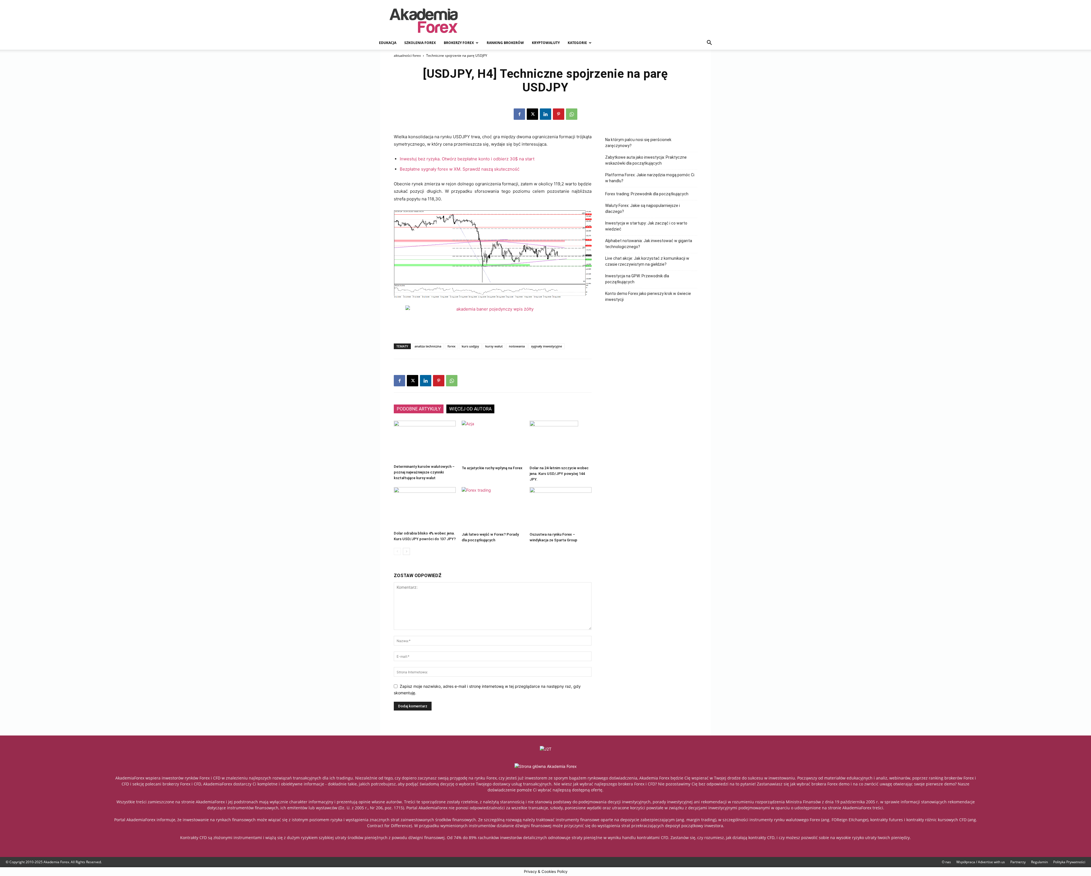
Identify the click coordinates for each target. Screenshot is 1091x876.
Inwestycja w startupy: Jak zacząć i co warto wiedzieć (646, 226)
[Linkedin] (545, 114)
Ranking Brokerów (505, 42)
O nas (946, 862)
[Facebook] (519, 114)
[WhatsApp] (571, 114)
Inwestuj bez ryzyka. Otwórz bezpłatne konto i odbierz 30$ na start (467, 159)
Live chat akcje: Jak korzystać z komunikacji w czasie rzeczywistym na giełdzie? (647, 261)
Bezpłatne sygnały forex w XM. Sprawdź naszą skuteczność (459, 169)
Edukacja (387, 42)
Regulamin (1039, 862)
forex (451, 346)
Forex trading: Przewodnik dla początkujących (646, 194)
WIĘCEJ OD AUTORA (470, 409)
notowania (517, 346)
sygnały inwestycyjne (546, 346)
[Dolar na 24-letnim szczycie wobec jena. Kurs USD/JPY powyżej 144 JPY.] (561, 442)
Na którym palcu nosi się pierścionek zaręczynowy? (638, 142)
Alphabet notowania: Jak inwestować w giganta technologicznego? (648, 243)
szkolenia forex (420, 42)
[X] (532, 114)
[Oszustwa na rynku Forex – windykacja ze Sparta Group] (561, 508)
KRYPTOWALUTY (546, 42)
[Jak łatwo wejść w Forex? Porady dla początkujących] (493, 508)
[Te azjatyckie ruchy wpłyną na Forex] (493, 442)
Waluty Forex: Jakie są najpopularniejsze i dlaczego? (642, 208)
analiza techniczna (428, 346)
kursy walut (494, 346)
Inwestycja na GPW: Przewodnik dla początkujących (637, 279)
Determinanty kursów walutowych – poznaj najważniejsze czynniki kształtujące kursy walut (424, 472)
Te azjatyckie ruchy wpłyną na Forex (492, 468)
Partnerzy (1018, 862)
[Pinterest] (558, 114)
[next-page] (406, 551)
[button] (709, 43)
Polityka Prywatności (1069, 862)
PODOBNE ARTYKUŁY (419, 409)
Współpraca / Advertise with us (980, 862)
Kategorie (577, 42)
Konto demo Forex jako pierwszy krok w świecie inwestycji (648, 296)
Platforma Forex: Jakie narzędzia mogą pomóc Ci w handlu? (649, 178)
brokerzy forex (459, 42)
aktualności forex (407, 55)
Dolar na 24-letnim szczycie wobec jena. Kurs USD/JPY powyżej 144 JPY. (559, 473)
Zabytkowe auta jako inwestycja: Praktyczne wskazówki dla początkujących (646, 160)
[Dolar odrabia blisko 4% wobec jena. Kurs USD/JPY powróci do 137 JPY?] (425, 508)
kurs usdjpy (470, 346)
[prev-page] (397, 551)
